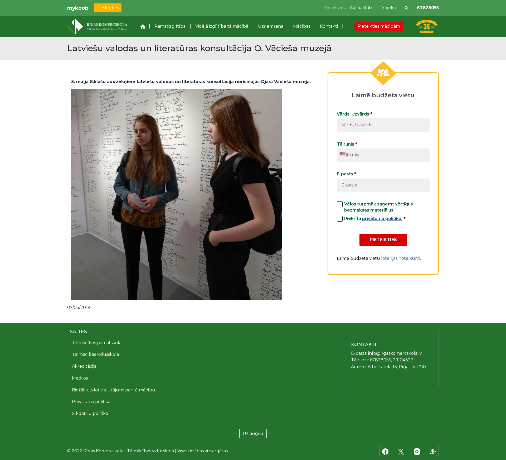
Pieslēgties (107, 7)
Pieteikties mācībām (379, 26)
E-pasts (346, 173)
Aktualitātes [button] (362, 7)
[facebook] (385, 451)
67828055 (428, 7)
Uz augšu (253, 433)
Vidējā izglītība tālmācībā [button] (221, 26)
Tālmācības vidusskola (95, 354)
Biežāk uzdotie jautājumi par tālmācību (113, 389)
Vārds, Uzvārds (354, 114)
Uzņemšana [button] (270, 26)
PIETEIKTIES (383, 239)
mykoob (78, 8)
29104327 (403, 359)
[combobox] (344, 154)
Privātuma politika (91, 401)
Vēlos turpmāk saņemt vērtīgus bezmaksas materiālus (378, 207)
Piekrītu (375, 218)
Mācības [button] (301, 26)
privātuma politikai (382, 218)
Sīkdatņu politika (90, 413)
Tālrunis (347, 144)
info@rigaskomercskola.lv (395, 353)
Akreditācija (84, 366)
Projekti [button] (388, 7)
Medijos (80, 378)
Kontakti (329, 26)
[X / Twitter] (401, 451)
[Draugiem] (433, 451)
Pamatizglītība (170, 26)
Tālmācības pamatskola (96, 342)
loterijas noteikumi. (401, 258)
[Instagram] (417, 451)
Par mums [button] (335, 7)
